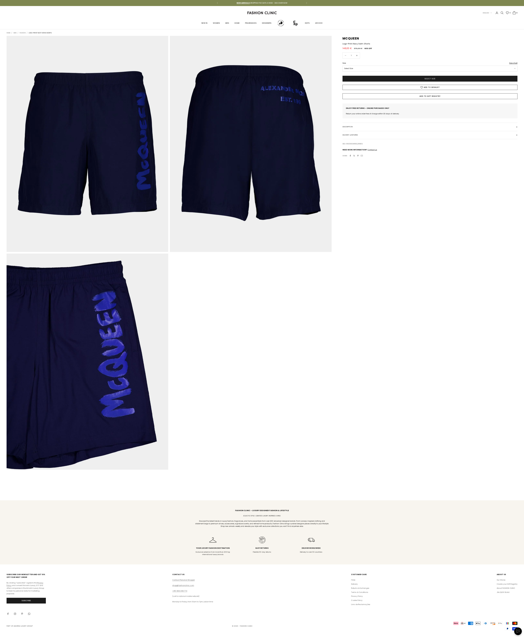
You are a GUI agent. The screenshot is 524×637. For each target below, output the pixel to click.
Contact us (372, 150)
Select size (430, 79)
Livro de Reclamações (360, 604)
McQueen (351, 38)
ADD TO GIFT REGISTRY (429, 96)
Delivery (354, 584)
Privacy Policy (357, 596)
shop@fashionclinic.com (183, 585)
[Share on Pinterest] (358, 156)
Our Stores (501, 580)
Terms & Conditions (359, 592)
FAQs (353, 580)
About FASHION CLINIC (506, 588)
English (486, 13)
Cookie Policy (356, 600)
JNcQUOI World (503, 592)
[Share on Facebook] (350, 156)
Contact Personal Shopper (183, 580)
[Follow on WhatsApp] (29, 613)
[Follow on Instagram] (15, 613)
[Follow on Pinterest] (22, 613)
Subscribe (26, 600)
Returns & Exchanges (360, 588)
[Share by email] (362, 156)
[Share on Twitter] (354, 156)
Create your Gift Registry (507, 584)
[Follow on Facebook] (8, 613)
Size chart (513, 63)
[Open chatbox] (518, 631)
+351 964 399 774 (179, 591)
